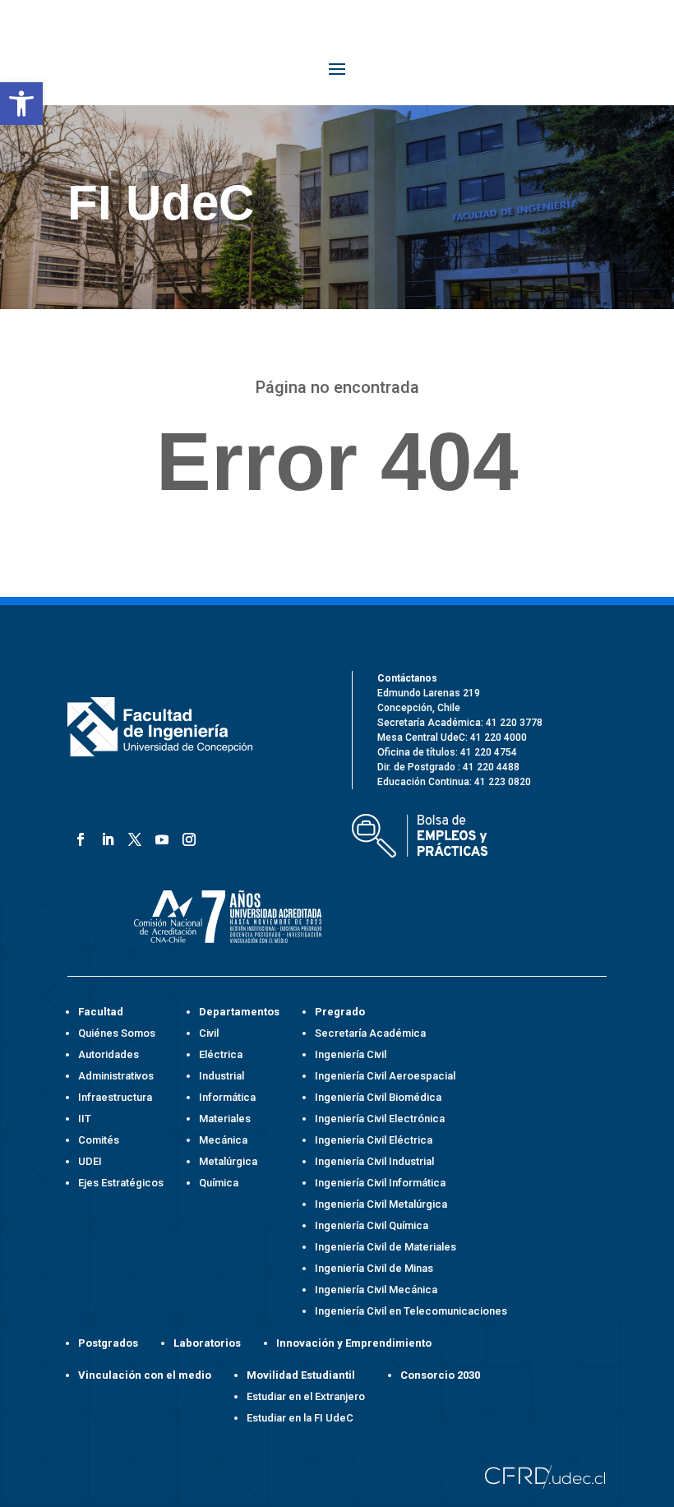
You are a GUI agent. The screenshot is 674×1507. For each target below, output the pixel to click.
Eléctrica (220, 1054)
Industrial (221, 1076)
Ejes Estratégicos (121, 1182)
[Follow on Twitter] (132, 836)
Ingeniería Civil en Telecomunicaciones (411, 1311)
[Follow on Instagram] (186, 836)
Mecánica (223, 1140)
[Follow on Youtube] (159, 836)
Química (218, 1182)
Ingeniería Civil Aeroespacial (385, 1076)
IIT (84, 1118)
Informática (227, 1097)
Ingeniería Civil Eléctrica (373, 1140)
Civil (209, 1033)
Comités (98, 1140)
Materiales (225, 1118)
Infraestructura (115, 1097)
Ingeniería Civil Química (371, 1225)
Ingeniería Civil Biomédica (378, 1097)
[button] (21, 103)
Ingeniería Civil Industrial (374, 1161)
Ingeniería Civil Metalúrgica (381, 1204)
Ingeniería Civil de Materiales (385, 1247)
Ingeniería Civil (350, 1054)
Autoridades (108, 1054)
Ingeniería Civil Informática (380, 1182)
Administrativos (116, 1076)
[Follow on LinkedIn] (105, 836)
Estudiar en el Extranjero (306, 1396)
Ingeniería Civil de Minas (374, 1268)
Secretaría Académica (370, 1033)
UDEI (90, 1161)
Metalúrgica (228, 1161)
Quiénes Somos (116, 1033)
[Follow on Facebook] (77, 836)
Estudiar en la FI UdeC (300, 1418)
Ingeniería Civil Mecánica (376, 1289)
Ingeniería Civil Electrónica (380, 1118)
